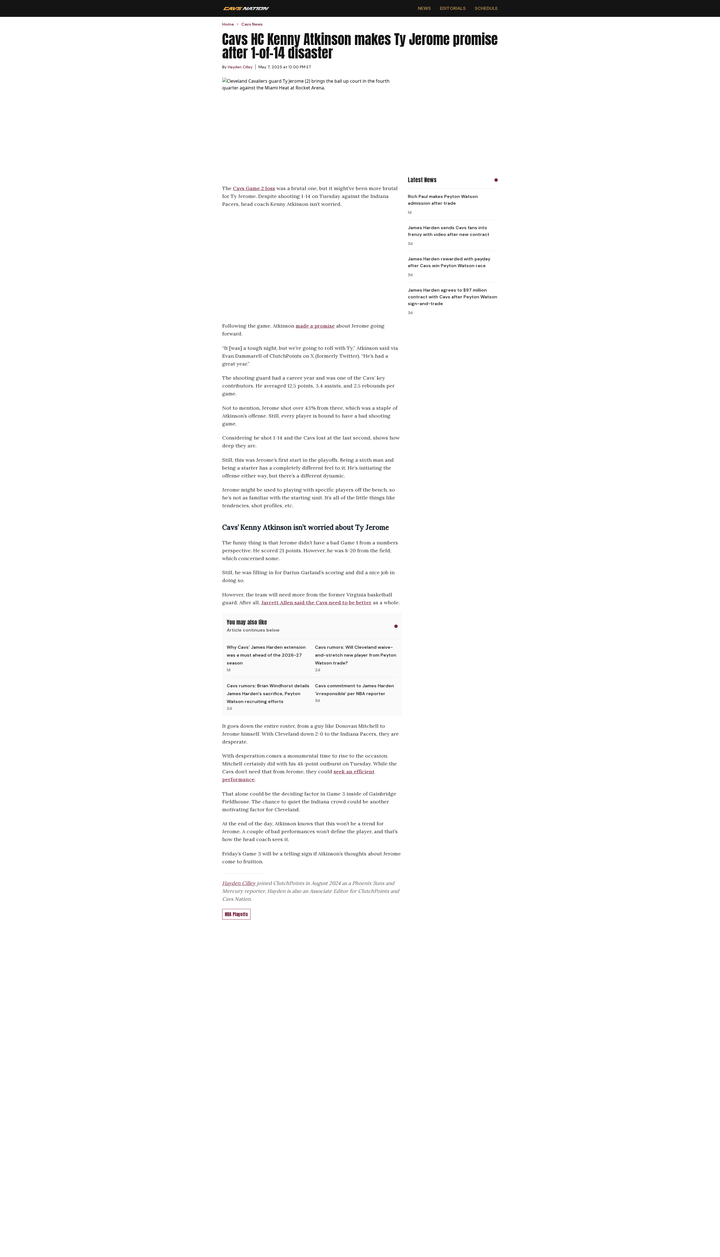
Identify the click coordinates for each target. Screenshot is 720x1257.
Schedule (486, 8)
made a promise (315, 326)
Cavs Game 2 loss (254, 188)
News (424, 8)
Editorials (453, 8)
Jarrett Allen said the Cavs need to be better (316, 602)
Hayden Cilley (238, 883)
